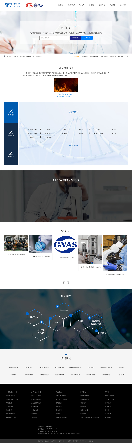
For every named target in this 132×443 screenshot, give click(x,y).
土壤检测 (59, 384)
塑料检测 (108, 374)
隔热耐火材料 (32, 133)
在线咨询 (87, 38)
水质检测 (59, 388)
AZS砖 (98, 129)
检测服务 (61, 5)
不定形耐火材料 (98, 133)
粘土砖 (81, 129)
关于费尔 (112, 5)
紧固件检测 (104, 56)
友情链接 (90, 422)
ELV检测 (108, 395)
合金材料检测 (94, 56)
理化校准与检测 (36, 384)
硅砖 (65, 129)
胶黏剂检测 (84, 392)
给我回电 (75, 38)
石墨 (48, 129)
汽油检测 (34, 395)
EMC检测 (34, 399)
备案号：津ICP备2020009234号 (77, 422)
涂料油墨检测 (84, 377)
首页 (15, 56)
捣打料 (32, 137)
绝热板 (81, 133)
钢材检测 (85, 56)
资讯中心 (102, 5)
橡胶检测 (83, 395)
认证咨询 (81, 5)
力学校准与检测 (36, 374)
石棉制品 (65, 133)
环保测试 (59, 374)
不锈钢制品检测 (11, 399)
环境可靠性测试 (61, 377)
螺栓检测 (113, 56)
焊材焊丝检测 (10, 395)
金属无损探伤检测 (12, 374)
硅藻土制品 (48, 133)
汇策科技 (61, 422)
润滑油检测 (34, 392)
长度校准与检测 (36, 381)
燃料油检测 (34, 388)
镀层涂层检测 (109, 377)
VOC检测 (108, 399)
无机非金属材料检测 (24, 56)
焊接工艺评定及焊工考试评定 (89, 399)
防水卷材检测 (109, 381)
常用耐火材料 (32, 129)
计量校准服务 (71, 5)
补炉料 (114, 133)
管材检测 (108, 384)
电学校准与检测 (36, 377)
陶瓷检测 (83, 388)
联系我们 (123, 5)
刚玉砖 (114, 129)
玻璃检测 (83, 384)
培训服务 (92, 5)
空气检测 (59, 392)
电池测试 (59, 395)
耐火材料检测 (84, 381)
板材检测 (108, 392)
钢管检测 (120, 56)
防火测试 (83, 374)
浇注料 (49, 137)
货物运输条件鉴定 (61, 399)
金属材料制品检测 (12, 381)
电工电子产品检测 (61, 381)
